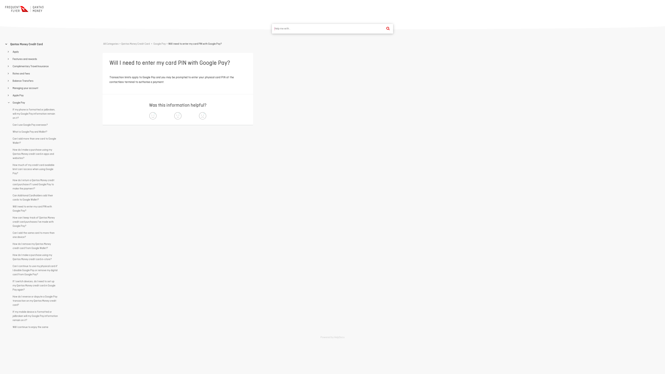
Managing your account (25, 88)
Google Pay (18, 103)
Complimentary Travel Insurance (30, 66)
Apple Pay (18, 95)
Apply (15, 52)
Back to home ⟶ (647, 8)
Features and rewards (24, 59)
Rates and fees (21, 73)
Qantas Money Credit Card (26, 44)
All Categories (111, 44)
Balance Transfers (22, 81)
